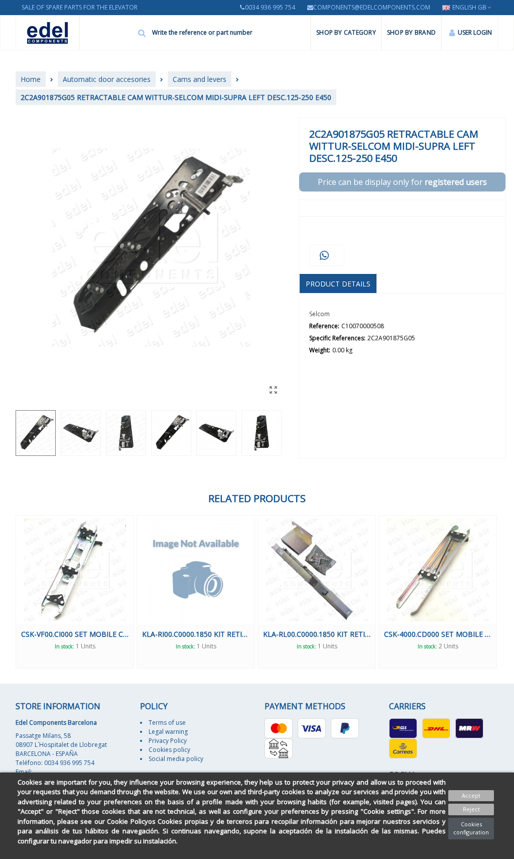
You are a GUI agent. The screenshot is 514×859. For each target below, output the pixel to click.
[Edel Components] (47, 33)
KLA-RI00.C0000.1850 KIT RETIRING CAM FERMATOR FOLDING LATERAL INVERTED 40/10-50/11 (195, 634)
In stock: (64, 646)
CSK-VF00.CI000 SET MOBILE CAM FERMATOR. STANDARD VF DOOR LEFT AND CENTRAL (74, 634)
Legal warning (168, 731)
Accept (471, 795)
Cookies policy (169, 749)
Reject (471, 809)
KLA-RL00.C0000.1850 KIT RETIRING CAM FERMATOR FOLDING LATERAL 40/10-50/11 (316, 634)
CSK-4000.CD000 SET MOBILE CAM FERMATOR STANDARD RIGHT (437, 634)
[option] (75, 592)
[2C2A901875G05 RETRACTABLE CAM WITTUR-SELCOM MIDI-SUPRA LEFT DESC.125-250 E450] (273, 389)
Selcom (319, 314)
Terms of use (167, 722)
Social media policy (176, 758)
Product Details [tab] (338, 284)
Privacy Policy (168, 740)
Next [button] (506, 592)
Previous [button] (8, 592)
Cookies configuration (471, 828)
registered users (456, 181)
